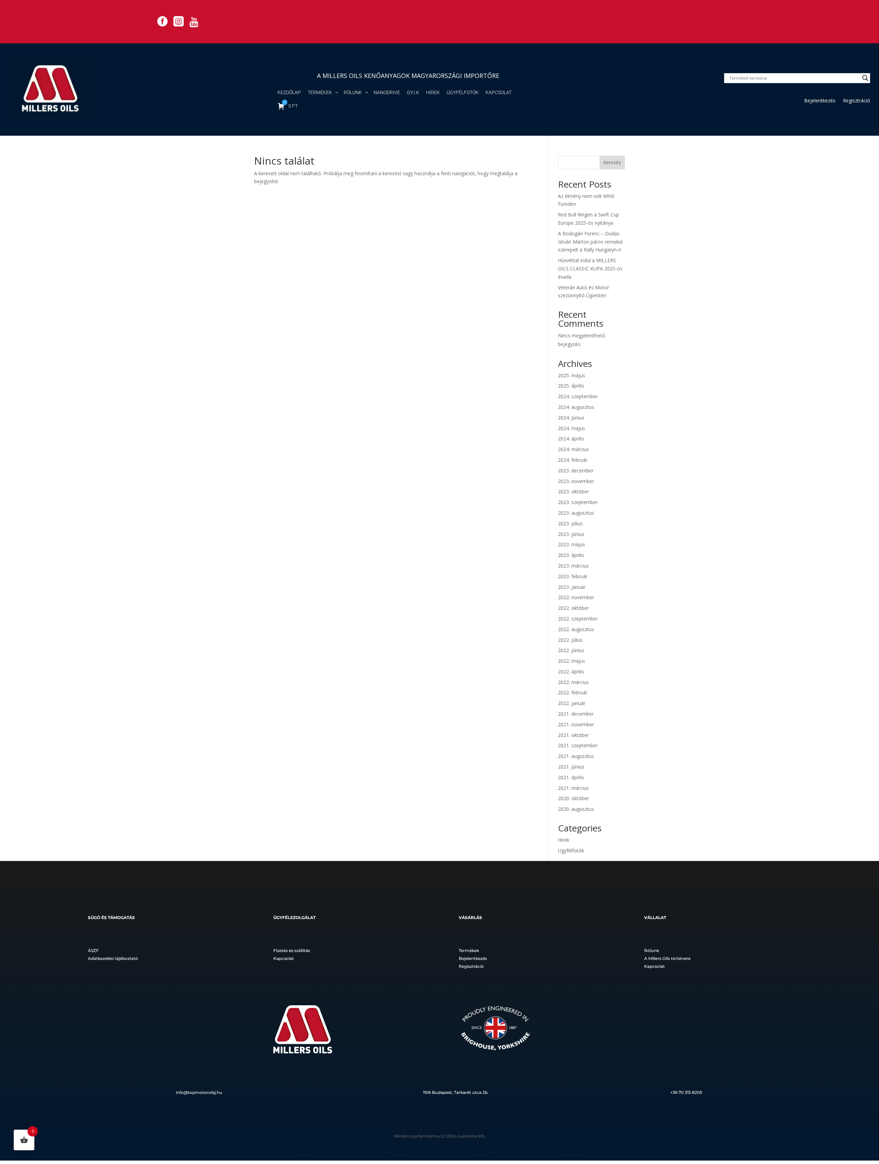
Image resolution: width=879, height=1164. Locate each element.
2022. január (571, 703)
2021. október (573, 735)
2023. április (571, 555)
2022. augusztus (576, 629)
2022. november (576, 597)
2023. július (570, 523)
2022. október (573, 608)
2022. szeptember (578, 618)
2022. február (572, 692)
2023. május (571, 544)
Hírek (563, 840)
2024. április (571, 438)
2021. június (571, 766)
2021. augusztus (576, 756)
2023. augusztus (576, 513)
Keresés (612, 162)
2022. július (570, 640)
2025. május (571, 375)
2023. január (571, 587)
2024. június (571, 417)
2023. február (572, 576)
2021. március (573, 788)
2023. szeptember (578, 502)
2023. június (571, 534)
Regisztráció (856, 101)
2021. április (571, 777)
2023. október (573, 491)
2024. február (572, 460)
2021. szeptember (578, 745)
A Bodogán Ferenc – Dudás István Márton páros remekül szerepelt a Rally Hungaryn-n (590, 241)
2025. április (571, 385)
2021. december (576, 713)
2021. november (576, 724)
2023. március (573, 565)
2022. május (571, 661)
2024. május (571, 428)
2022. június (571, 650)
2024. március (573, 449)
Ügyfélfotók (571, 850)
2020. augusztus (576, 809)
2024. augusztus (576, 407)
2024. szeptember (578, 396)
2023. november (576, 481)
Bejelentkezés (819, 101)
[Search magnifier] (865, 78)
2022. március (573, 682)
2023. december (576, 470)
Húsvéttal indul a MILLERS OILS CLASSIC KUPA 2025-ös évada (590, 268)
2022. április (571, 671)
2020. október (573, 798)
